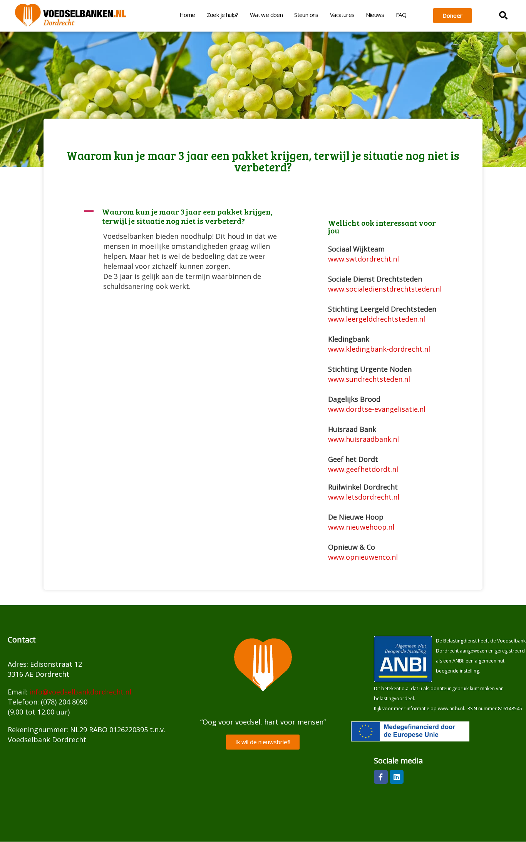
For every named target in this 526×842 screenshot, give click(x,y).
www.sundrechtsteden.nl (369, 379)
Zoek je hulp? (222, 14)
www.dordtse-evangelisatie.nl (376, 409)
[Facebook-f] (381, 777)
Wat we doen (266, 14)
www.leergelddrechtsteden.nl (376, 319)
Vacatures (342, 14)
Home (187, 14)
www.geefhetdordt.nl (363, 469)
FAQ (401, 14)
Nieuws (375, 14)
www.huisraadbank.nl (363, 439)
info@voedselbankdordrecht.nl (80, 691)
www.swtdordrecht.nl (363, 258)
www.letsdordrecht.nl (363, 497)
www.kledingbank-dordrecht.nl (379, 349)
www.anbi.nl (451, 708)
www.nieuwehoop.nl (361, 527)
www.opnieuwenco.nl (363, 557)
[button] (503, 15)
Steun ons (306, 14)
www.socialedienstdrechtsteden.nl (385, 289)
